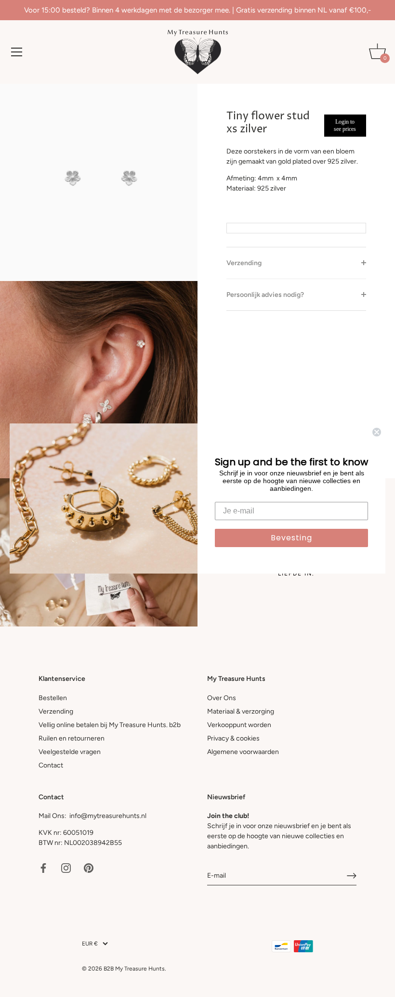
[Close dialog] (377, 432)
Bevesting (291, 537)
